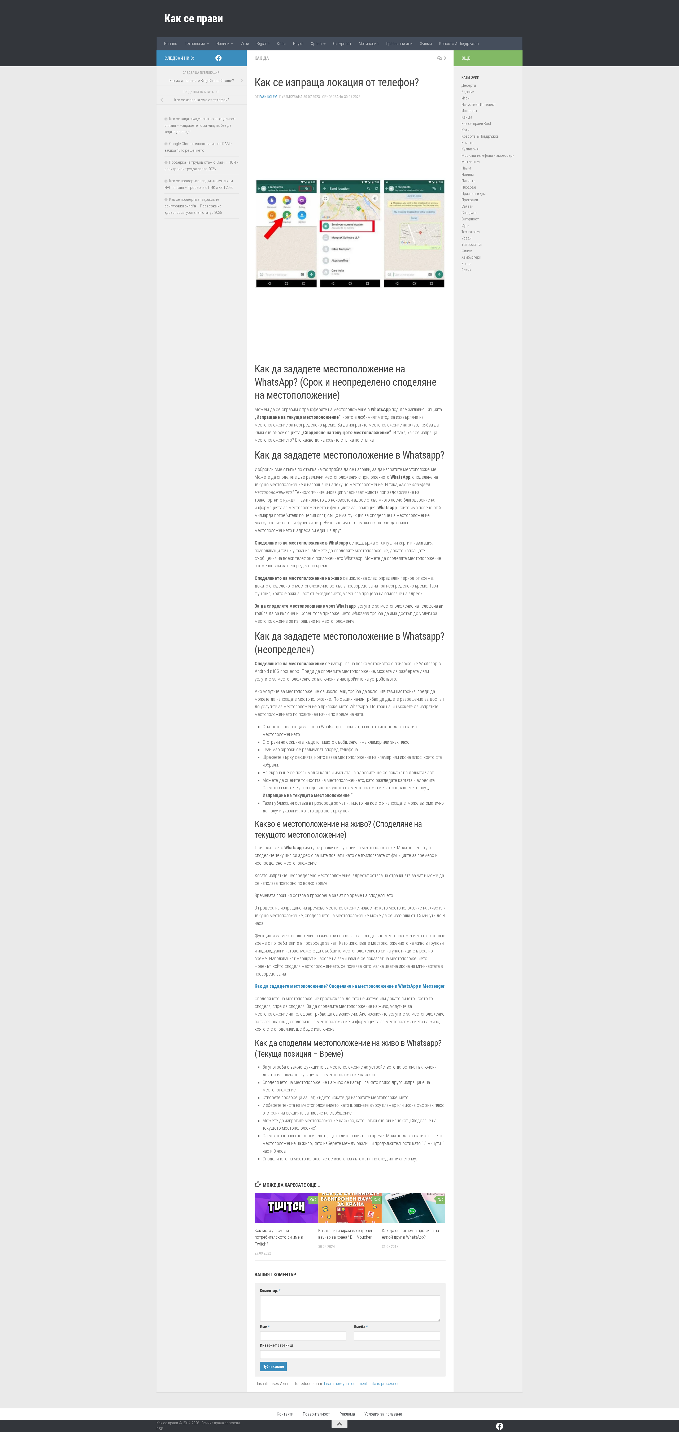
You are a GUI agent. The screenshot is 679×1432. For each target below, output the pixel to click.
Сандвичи (469, 212)
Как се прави (193, 18)
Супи (465, 225)
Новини (222, 43)
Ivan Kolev (268, 97)
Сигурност (342, 43)
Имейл (361, 1327)
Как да (262, 58)
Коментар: (270, 1291)
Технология (195, 43)
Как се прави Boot (476, 123)
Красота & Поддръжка (459, 43)
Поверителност (316, 1414)
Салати (467, 206)
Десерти (469, 85)
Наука (298, 43)
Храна (316, 43)
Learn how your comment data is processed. (362, 1383)
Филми (426, 43)
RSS (159, 1428)
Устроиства (472, 244)
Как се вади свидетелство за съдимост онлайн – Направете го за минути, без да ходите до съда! (200, 125)
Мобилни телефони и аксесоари (488, 155)
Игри (245, 43)
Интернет (469, 110)
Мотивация (368, 43)
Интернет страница (277, 1345)
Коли (281, 43)
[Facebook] (218, 58)
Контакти (285, 1414)
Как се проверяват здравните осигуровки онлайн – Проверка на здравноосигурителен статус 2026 (193, 206)
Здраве (262, 43)
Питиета (468, 181)
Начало (170, 43)
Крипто (467, 142)
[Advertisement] (350, 141)
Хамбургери (471, 257)
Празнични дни (399, 43)
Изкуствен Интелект (479, 104)
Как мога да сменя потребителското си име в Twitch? (279, 1237)
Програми (470, 200)
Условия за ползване (383, 1414)
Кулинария (470, 149)
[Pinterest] (227, 58)
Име (264, 1327)
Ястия (466, 270)
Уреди (467, 238)
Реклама (347, 1414)
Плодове (469, 187)
